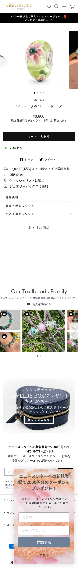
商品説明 (12, 197)
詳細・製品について (20, 205)
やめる (44, 554)
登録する (43, 542)
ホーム (38, 100)
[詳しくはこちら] (39, 406)
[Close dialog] (69, 474)
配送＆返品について (20, 214)
